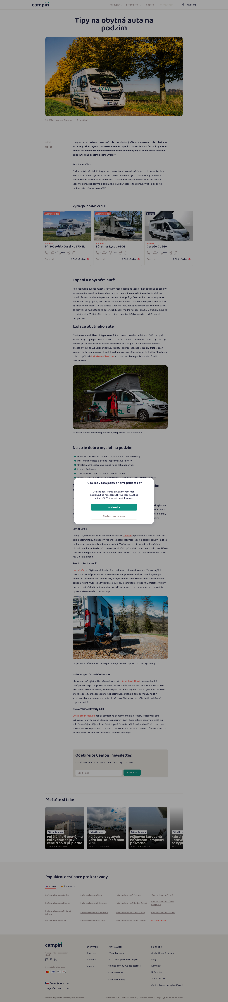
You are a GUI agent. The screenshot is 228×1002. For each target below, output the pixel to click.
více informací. (125, 497)
